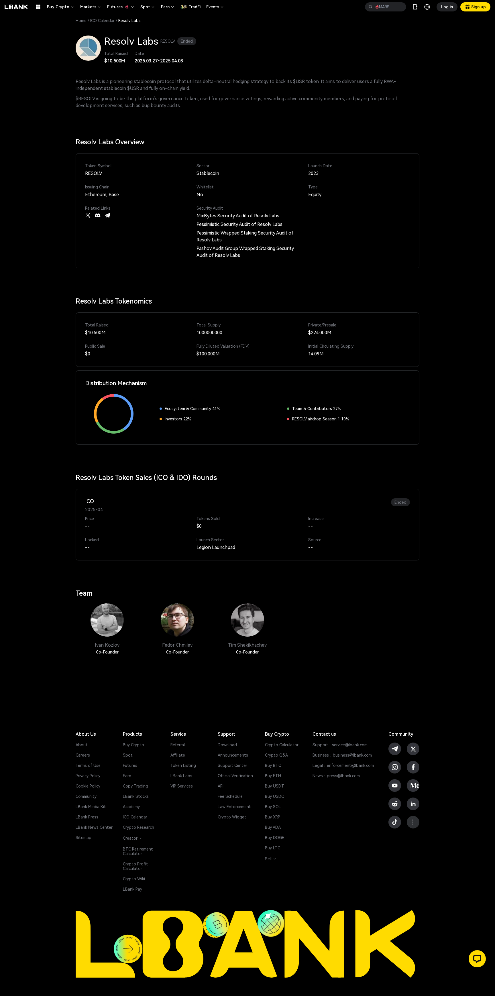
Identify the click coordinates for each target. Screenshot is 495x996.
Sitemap (83, 837)
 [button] (371, 7)
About (82, 745)
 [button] (399, 7)
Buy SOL (273, 806)
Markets (90, 7)
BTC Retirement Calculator (138, 851)
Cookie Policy (88, 786)
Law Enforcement (234, 806)
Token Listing (183, 765)
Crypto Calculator (281, 745)
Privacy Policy (88, 775)
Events (215, 7)
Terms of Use (88, 765)
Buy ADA (273, 827)
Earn (168, 7)
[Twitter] (88, 215)
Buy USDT (274, 786)
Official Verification (235, 775)
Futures (121, 7)
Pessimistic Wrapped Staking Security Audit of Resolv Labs (245, 236)
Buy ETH (273, 775)
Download (227, 745)
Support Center (232, 765)
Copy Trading (135, 786)
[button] (477, 958)
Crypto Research (138, 827)
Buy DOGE (274, 837)
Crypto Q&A (276, 755)
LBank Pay (132, 889)
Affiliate (177, 755)
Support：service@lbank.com (340, 745)
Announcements (233, 755)
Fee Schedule (230, 796)
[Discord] (98, 215)
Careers (83, 755)
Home (81, 20)
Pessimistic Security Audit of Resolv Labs (239, 224)
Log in (447, 7)
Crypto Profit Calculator (135, 866)
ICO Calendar (102, 20)
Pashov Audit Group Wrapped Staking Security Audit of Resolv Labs (245, 252)
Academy (131, 806)
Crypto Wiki (134, 879)
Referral (177, 745)
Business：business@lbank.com (342, 755)
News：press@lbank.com (336, 775)
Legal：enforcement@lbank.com (343, 765)
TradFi (194, 7)
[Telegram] (107, 215)
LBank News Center (94, 827)
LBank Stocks (136, 796)
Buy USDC (274, 796)
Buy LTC (272, 848)
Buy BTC (273, 765)
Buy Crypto (60, 7)
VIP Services (181, 786)
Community (86, 796)
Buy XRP (272, 817)
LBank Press (87, 817)
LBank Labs (181, 775)
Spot (147, 7)
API (220, 786)
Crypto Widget (232, 817)
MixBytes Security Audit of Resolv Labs (238, 216)
